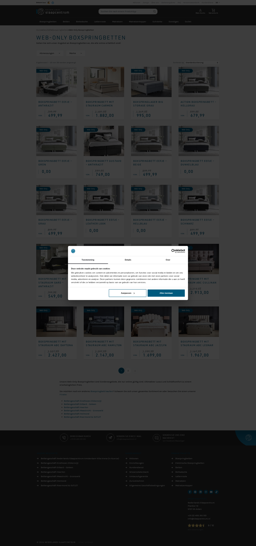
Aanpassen (126, 293)
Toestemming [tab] (88, 260)
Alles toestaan (166, 293)
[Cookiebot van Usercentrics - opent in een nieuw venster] (173, 251)
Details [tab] (128, 260)
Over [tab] (168, 260)
